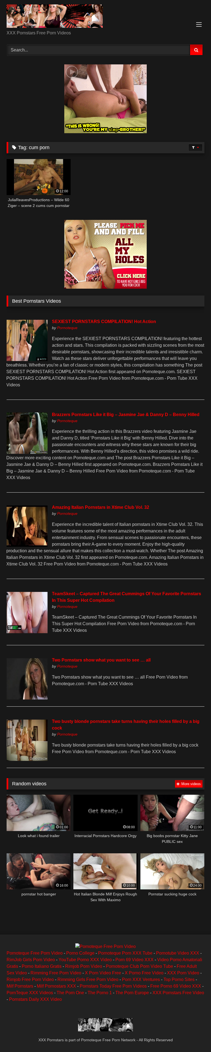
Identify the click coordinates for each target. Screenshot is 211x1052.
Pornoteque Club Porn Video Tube (139, 966)
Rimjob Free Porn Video (30, 979)
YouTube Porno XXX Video (85, 959)
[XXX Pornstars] (105, 17)
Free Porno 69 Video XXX (175, 986)
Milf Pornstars (20, 986)
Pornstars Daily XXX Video (35, 999)
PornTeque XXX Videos (30, 992)
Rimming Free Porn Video (55, 973)
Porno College (80, 953)
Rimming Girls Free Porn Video (87, 979)
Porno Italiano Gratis (42, 966)
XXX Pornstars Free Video (178, 992)
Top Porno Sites (179, 979)
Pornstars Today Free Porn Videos (113, 986)
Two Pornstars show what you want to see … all (101, 660)
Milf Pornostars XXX (56, 986)
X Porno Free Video (144, 973)
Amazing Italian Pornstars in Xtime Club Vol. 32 (100, 507)
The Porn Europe (132, 992)
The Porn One (70, 992)
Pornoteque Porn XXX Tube (125, 953)
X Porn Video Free (103, 973)
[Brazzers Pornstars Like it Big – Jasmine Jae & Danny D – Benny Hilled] (27, 452)
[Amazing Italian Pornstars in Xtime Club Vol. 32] (27, 545)
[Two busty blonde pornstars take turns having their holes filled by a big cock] (27, 759)
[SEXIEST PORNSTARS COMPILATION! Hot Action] (27, 359)
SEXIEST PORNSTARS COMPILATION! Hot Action (104, 321)
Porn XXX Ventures (141, 979)
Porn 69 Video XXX (134, 959)
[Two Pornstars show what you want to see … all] (27, 698)
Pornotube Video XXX (177, 953)
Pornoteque (67, 328)
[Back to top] (194, 1035)
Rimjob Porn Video (83, 966)
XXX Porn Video (183, 973)
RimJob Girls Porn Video (31, 959)
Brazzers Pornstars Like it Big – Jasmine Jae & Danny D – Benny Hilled (125, 414)
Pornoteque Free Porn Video (35, 953)
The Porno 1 (100, 992)
